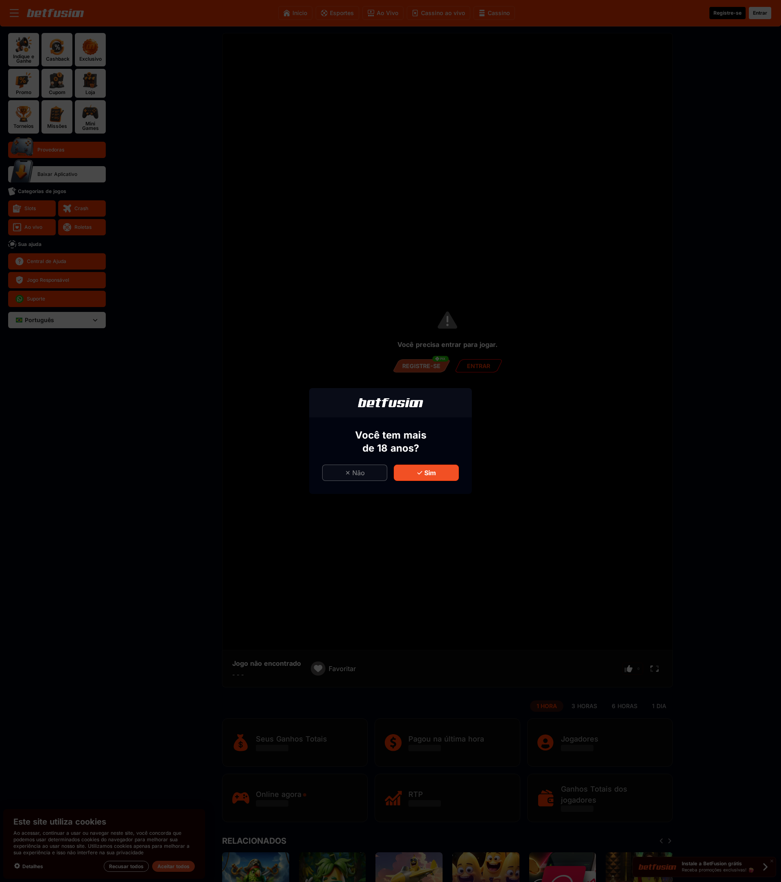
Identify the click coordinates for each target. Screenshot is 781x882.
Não (358, 473)
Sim (430, 473)
